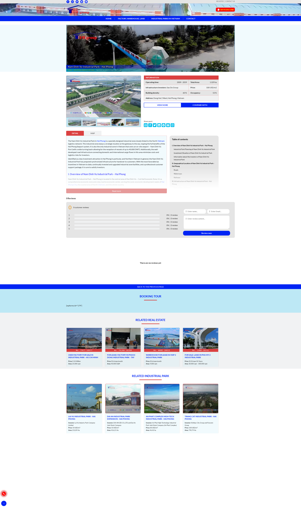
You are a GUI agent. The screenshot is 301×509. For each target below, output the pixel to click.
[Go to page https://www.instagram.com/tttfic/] (72, 1)
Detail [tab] (75, 133)
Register (220, 1)
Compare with (200, 105)
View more (162, 105)
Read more (116, 191)
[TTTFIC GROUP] (78, 9)
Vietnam (161, 141)
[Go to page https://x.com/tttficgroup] (77, 1)
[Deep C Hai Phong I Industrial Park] (200, 408)
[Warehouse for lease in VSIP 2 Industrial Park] (123, 347)
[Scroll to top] (3, 503)
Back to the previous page (150, 287)
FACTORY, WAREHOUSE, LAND (131, 18)
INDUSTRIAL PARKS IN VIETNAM (165, 18)
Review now (206, 233)
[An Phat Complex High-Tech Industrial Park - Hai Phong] (123, 408)
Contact (190, 18)
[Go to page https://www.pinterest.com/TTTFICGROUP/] (81, 1)
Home (108, 18)
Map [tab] (93, 133)
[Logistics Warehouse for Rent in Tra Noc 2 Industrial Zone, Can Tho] (200, 347)
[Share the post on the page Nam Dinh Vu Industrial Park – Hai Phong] (146, 125)
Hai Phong (101, 141)
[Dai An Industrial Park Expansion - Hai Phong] (84, 408)
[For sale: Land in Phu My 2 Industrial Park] (161, 347)
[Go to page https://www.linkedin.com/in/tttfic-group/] (86, 1)
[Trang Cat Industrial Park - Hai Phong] (161, 408)
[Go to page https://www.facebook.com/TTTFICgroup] (67, 1)
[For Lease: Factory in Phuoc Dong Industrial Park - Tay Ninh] (84, 347)
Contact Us (230, 1)
